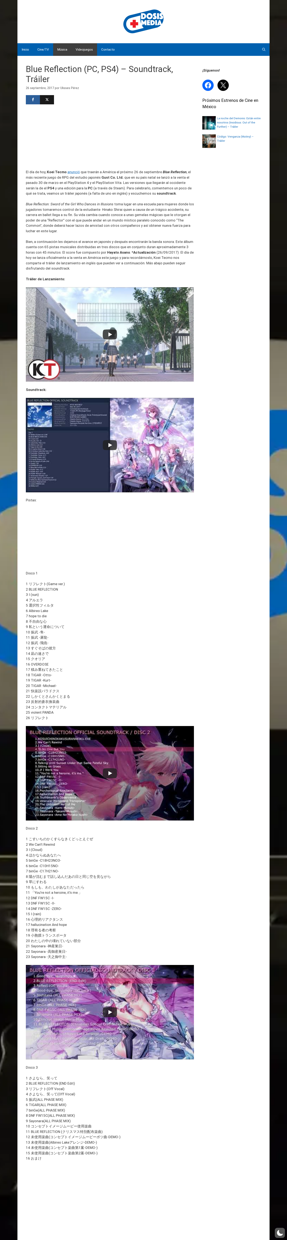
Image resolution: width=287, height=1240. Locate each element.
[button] (280, 1233)
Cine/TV (43, 49)
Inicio (25, 49)
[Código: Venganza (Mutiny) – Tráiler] (209, 146)
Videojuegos (84, 49)
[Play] (110, 334)
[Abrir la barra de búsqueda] (264, 49)
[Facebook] (33, 99)
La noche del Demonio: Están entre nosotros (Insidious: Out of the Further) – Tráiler (239, 122)
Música (62, 49)
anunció (73, 172)
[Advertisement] (110, 136)
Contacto (108, 49)
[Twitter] (47, 99)
